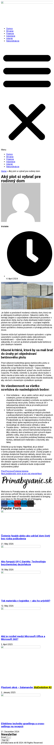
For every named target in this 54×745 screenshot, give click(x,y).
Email (4, 737)
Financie (10, 33)
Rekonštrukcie (12, 41)
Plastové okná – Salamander (26, 687)
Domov (9, 28)
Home (4, 171)
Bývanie (10, 31)
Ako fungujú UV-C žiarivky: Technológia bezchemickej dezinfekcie (23, 563)
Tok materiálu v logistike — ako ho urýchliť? (25, 600)
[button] (27, 97)
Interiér (9, 38)
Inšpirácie (10, 36)
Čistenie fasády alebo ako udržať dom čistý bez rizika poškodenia (25, 537)
